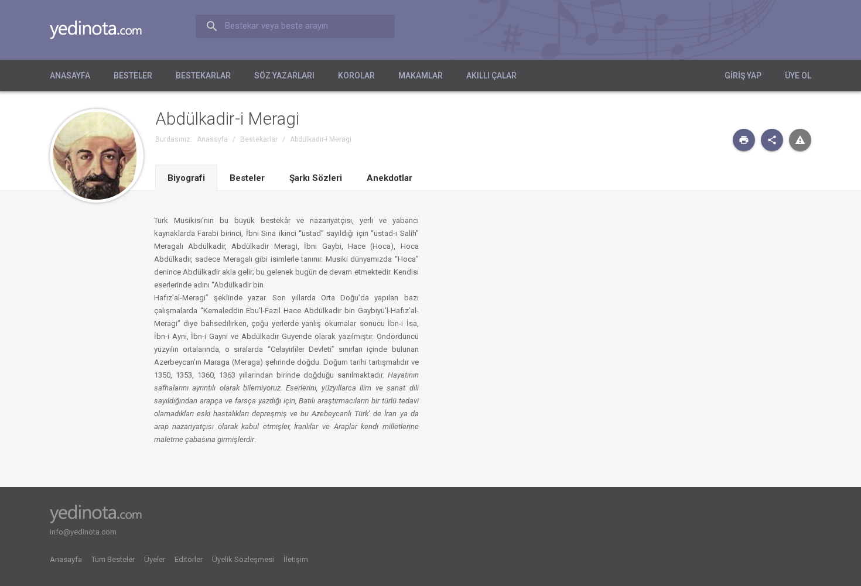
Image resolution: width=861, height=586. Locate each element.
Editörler (189, 559)
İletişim (295, 559)
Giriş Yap (743, 75)
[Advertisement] (700, 303)
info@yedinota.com (83, 531)
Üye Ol (798, 75)
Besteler (133, 75)
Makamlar (420, 75)
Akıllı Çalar (491, 75)
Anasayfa (70, 75)
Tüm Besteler (113, 559)
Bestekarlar (203, 75)
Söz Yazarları (284, 75)
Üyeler (154, 559)
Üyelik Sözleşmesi (243, 559)
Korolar (356, 75)
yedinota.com (105, 29)
